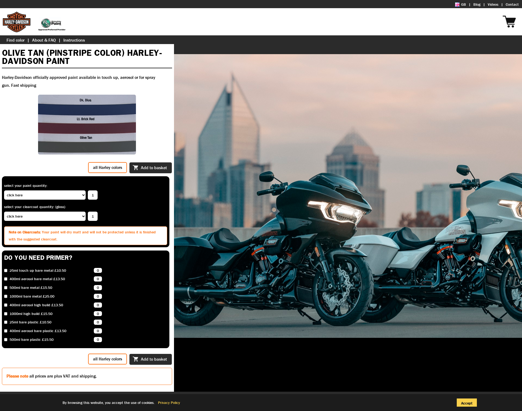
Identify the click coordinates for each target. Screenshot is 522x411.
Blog (476, 4)
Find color (15, 40)
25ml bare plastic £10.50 (30, 322)
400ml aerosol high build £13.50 (36, 305)
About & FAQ (44, 40)
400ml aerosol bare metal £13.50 (37, 279)
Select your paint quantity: (25, 185)
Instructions (74, 40)
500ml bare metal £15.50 (31, 287)
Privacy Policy (169, 402)
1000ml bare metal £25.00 (32, 296)
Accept (467, 403)
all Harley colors (107, 167)
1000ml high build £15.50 (31, 313)
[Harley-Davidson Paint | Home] (34, 21)
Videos (493, 4)
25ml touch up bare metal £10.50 (38, 270)
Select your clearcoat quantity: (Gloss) (34, 206)
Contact (512, 4)
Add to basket (154, 168)
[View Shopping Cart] (519, 14)
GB (463, 4)
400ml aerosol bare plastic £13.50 (38, 331)
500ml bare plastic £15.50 (32, 339)
